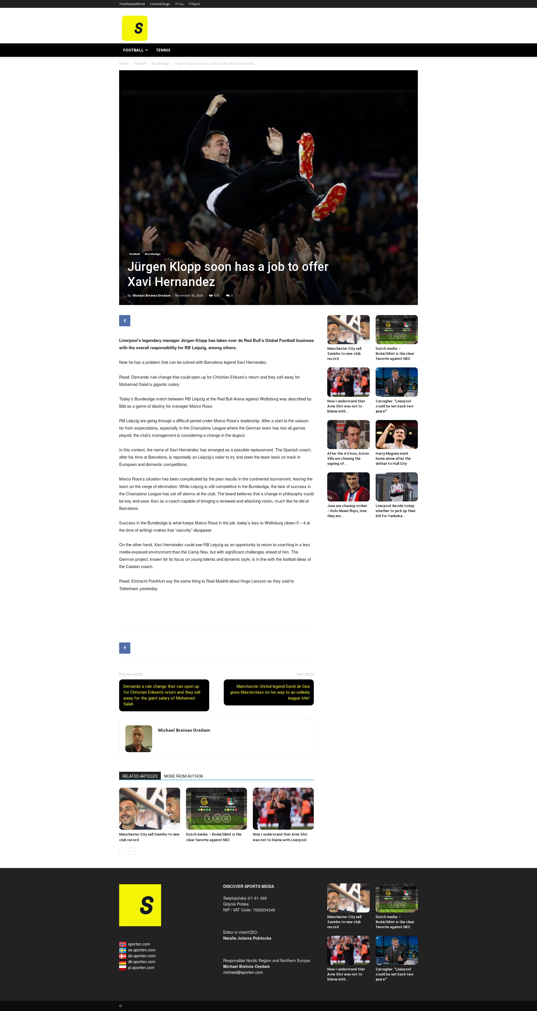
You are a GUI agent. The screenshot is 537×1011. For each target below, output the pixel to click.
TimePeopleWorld (132, 4)
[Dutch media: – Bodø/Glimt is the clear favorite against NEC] (216, 809)
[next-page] (131, 851)
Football (133, 50)
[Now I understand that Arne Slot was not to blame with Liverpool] (283, 809)
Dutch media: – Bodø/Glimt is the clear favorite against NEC (395, 353)
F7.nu (179, 4)
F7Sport (194, 4)
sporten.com (139, 944)
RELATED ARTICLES (140, 776)
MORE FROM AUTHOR (183, 776)
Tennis (163, 50)
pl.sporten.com (141, 967)
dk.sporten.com (142, 961)
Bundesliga (160, 63)
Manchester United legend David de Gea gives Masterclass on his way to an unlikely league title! (270, 692)
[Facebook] (124, 320)
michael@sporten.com (243, 972)
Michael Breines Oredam (152, 295)
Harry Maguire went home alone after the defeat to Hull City (393, 458)
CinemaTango (160, 4)
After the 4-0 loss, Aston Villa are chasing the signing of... (348, 458)
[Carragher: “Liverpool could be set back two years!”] (397, 382)
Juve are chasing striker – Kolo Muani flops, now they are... (347, 511)
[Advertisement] (311, 28)
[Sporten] (134, 39)
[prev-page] (122, 851)
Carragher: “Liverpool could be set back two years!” (394, 406)
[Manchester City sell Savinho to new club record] (149, 809)
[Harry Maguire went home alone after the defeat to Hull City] (397, 434)
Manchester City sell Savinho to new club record (344, 353)
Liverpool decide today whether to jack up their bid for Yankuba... (396, 511)
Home (124, 63)
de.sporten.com (142, 955)
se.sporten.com (142, 950)
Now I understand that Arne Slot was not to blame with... (346, 406)
